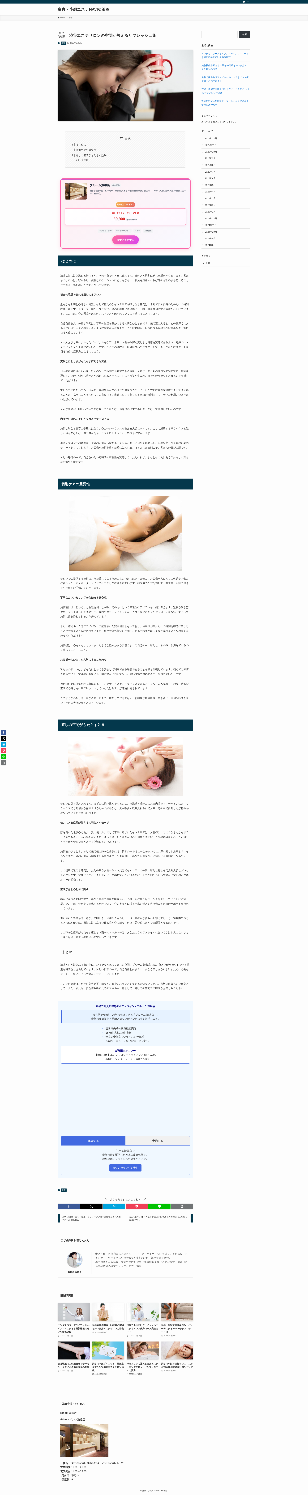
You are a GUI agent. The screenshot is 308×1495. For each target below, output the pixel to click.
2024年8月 (210, 245)
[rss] (244, 2)
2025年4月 (210, 191)
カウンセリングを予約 (125, 1167)
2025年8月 (210, 165)
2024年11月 (211, 225)
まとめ (84, 159)
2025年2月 (210, 205)
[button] (69, 1206)
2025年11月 (211, 145)
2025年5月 (210, 185)
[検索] (248, 2)
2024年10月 (211, 231)
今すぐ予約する (125, 240)
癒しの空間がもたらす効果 (91, 155)
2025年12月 (211, 138)
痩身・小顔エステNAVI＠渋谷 (83, 9)
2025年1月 (210, 211)
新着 (63, 43)
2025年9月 (210, 158)
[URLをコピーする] (182, 1206)
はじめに (81, 144)
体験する (93, 1140)
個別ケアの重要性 (86, 150)
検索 (244, 34)
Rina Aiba (74, 1272)
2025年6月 (210, 178)
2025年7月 (210, 171)
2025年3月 (210, 198)
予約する (157, 1140)
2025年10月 (211, 151)
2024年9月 (210, 238)
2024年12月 (211, 218)
